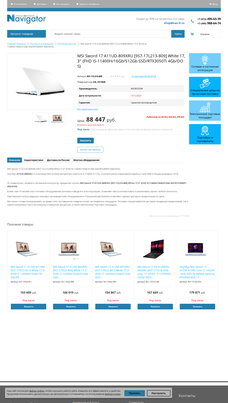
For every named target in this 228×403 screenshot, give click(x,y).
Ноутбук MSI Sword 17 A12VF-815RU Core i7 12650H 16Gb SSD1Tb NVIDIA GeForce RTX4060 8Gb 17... (197, 272)
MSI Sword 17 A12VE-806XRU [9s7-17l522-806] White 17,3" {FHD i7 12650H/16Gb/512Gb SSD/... (70, 272)
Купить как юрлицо (90, 149)
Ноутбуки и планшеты (41, 43)
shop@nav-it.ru (174, 23)
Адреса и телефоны (89, 3)
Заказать (85, 140)
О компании (20, 3)
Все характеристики (87, 109)
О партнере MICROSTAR (144, 76)
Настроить (159, 393)
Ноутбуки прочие (67, 43)
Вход (214, 3)
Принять (134, 393)
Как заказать (62, 3)
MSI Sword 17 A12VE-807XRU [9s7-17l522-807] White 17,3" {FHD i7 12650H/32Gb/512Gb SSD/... (112, 272)
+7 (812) (209, 19)
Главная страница (16, 43)
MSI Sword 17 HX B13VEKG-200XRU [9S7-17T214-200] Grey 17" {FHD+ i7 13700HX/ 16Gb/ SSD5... (154, 272)
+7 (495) (209, 23)
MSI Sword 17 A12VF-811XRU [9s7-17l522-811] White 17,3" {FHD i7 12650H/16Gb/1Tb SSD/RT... (28, 272)
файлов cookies (113, 394)
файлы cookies (36, 390)
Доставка (41, 3)
